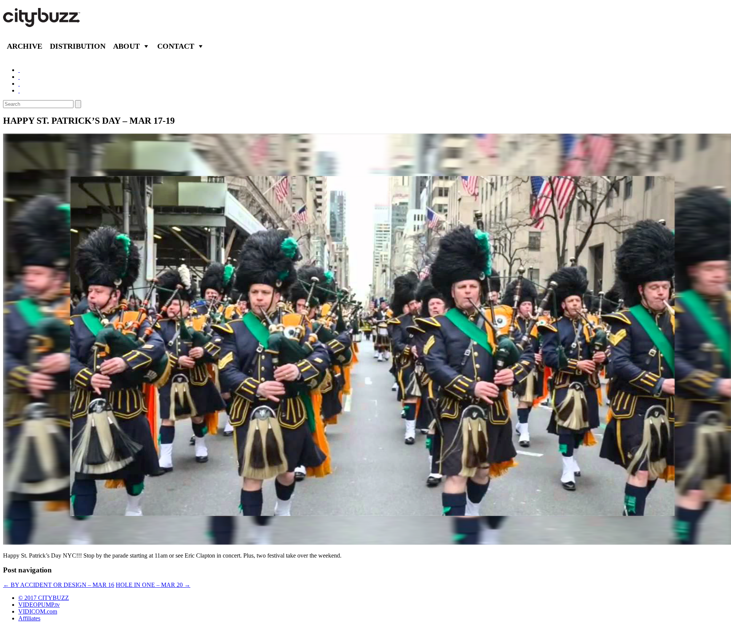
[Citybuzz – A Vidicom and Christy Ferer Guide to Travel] (42, 23)
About (126, 46)
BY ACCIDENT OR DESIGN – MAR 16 (58, 585)
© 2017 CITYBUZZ (43, 598)
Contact (175, 46)
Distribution (77, 46)
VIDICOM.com (37, 611)
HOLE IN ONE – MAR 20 (153, 585)
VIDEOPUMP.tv (39, 604)
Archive (24, 46)
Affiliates (29, 618)
